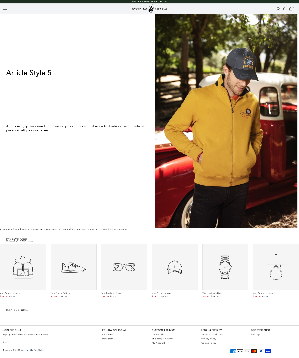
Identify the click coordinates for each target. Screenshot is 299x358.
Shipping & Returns (162, 338)
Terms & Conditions (212, 334)
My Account (158, 343)
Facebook (107, 334)
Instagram (107, 338)
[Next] (294, 247)
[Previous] (4, 247)
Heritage (256, 334)
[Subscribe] (70, 342)
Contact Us (158, 334)
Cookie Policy (208, 343)
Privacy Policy (208, 338)
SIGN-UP (135, 1)
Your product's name (10, 293)
